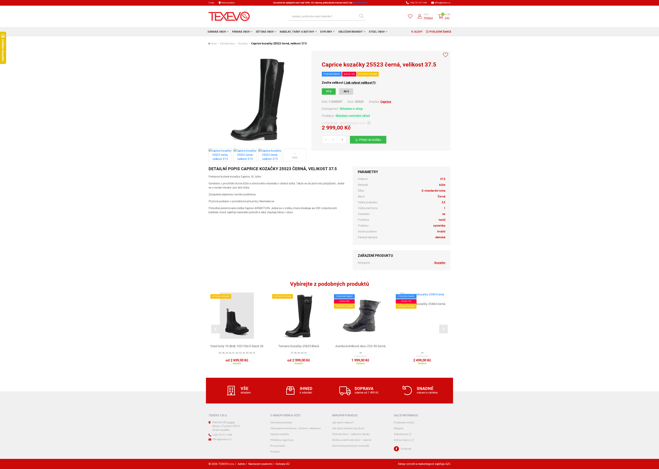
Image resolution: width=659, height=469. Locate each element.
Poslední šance (440, 31)
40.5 (346, 91)
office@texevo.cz (442, 3)
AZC (447, 464)
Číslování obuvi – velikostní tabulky (351, 434)
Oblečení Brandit (350, 31)
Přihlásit (428, 18)
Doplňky (326, 31)
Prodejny (275, 451)
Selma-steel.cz (402, 440)
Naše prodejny (228, 3)
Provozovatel (277, 445)
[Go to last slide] (215, 329)
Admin (241, 464)
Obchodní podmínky (281, 422)
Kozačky (243, 43)
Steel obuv (377, 31)
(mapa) (231, 422)
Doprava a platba (279, 434)
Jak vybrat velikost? (359, 82)
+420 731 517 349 (418, 3)
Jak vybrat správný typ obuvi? (348, 428)
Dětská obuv (265, 31)
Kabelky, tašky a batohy (297, 31)
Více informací (360, 3)
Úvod (214, 43)
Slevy (418, 31)
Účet (426, 14)
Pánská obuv (241, 31)
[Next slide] (443, 329)
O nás (211, 3)
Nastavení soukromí (260, 464)
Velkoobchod (401, 434)
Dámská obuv (217, 31)
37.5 (328, 91)
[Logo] (229, 16)
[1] (361, 16)
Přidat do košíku (370, 140)
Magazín (398, 428)
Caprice (385, 101)
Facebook (406, 448)
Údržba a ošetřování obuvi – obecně (351, 440)
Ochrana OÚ (282, 464)
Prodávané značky (404, 422)
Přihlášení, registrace (282, 440)
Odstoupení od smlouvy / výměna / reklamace (295, 428)
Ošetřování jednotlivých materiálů (350, 445)
